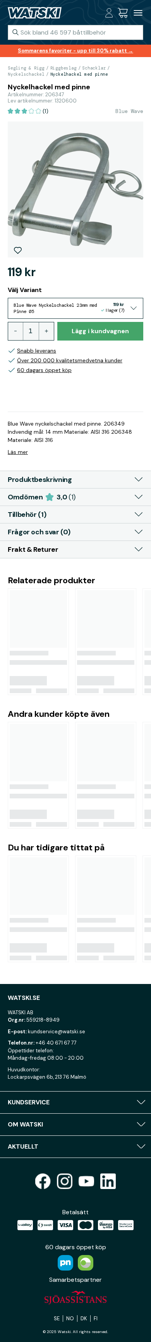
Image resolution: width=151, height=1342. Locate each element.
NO (70, 1318)
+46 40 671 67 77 (56, 1043)
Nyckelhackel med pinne (79, 74)
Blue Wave (129, 111)
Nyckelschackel (26, 74)
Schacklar (94, 68)
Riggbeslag (63, 68)
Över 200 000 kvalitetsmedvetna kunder (69, 360)
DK (84, 1318)
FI (96, 1318)
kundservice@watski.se (56, 1031)
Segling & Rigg (26, 68)
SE (57, 1318)
